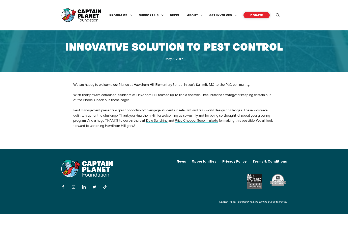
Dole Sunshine (157, 120)
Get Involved (220, 15)
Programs (118, 15)
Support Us (148, 15)
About (192, 15)
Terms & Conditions (270, 161)
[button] (278, 15)
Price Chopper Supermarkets (196, 120)
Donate (256, 15)
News (174, 15)
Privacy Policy (234, 161)
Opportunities (204, 161)
